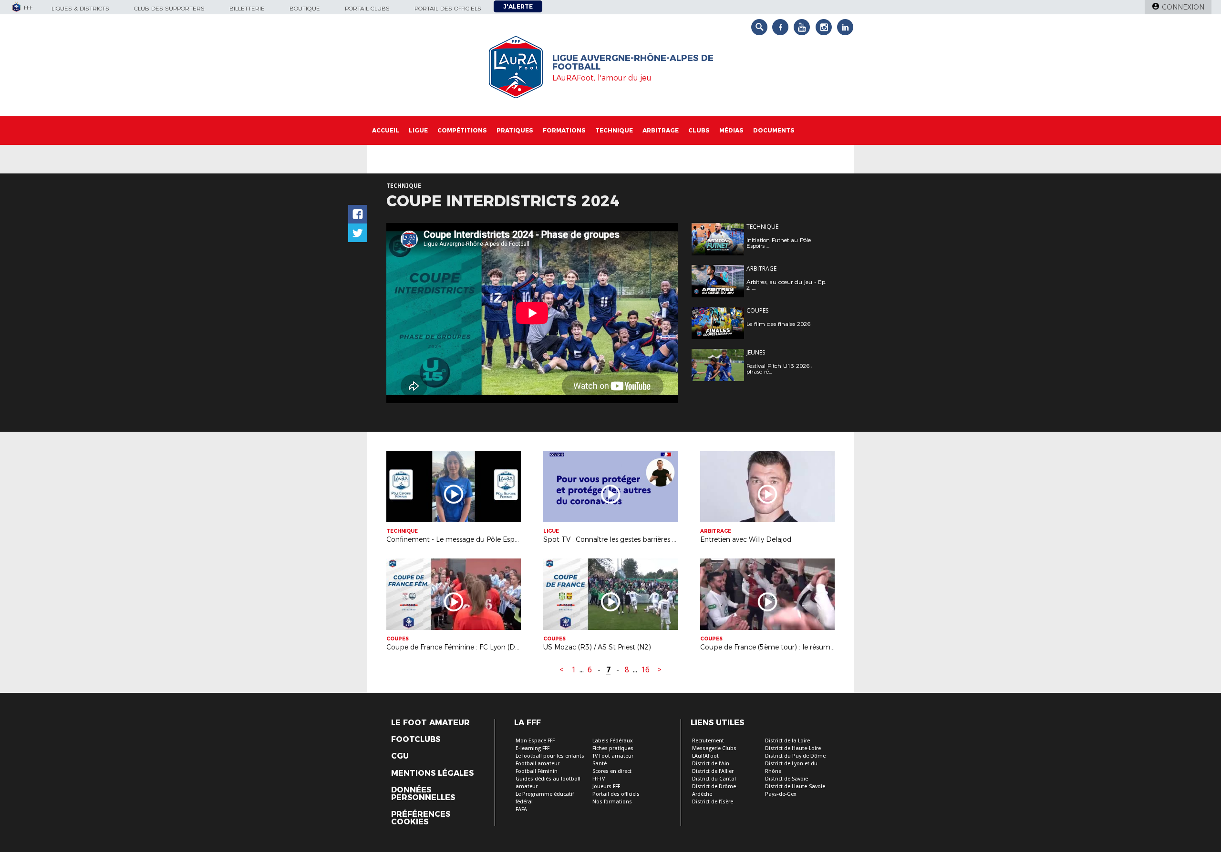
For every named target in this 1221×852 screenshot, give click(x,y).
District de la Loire (787, 741)
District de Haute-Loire (793, 748)
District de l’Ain (710, 764)
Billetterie (247, 8)
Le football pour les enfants (550, 756)
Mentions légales (432, 773)
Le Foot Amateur (430, 723)
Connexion (1183, 7)
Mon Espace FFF (535, 741)
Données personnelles (423, 793)
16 (645, 669)
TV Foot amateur (612, 756)
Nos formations (612, 802)
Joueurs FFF (606, 786)
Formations (564, 130)
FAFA (521, 809)
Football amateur (537, 764)
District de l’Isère (712, 802)
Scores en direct (611, 771)
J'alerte (518, 6)
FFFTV (598, 779)
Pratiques (515, 130)
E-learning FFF (532, 748)
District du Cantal (714, 779)
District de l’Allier (713, 771)
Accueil (385, 130)
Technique (614, 130)
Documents (774, 130)
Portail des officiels (447, 8)
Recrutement (708, 741)
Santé (599, 764)
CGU (400, 756)
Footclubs (415, 739)
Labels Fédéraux (612, 741)
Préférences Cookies (420, 818)
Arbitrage (660, 130)
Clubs (699, 130)
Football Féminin (537, 771)
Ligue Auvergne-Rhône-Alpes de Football (633, 62)
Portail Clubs (367, 8)
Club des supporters (169, 8)
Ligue (418, 130)
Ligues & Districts (80, 8)
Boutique (305, 8)
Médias (731, 130)
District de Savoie (786, 779)
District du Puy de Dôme (795, 756)
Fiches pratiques (612, 748)
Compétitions (462, 130)
